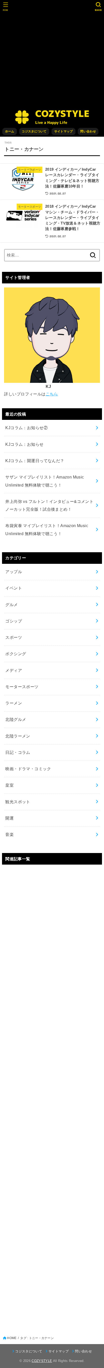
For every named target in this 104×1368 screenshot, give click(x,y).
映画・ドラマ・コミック (28, 768)
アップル (13, 571)
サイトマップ (63, 131)
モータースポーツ (21, 686)
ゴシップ (13, 621)
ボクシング (15, 653)
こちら (52, 394)
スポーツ (13, 637)
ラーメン (13, 703)
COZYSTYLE (42, 1361)
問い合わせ (88, 131)
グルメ (11, 604)
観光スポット (17, 801)
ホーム (9, 131)
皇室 (9, 785)
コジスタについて (34, 131)
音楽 (9, 834)
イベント (13, 588)
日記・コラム (17, 752)
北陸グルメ (15, 719)
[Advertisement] (52, 54)
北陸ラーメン (17, 736)
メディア (13, 670)
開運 (9, 818)
